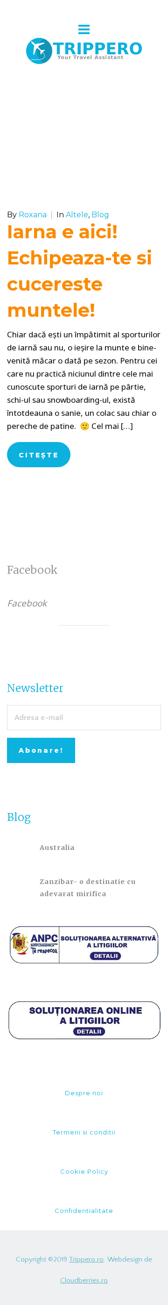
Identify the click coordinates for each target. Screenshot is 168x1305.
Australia (57, 847)
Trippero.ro (86, 1259)
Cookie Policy (84, 1171)
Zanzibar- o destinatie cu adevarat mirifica (88, 887)
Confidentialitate (84, 1210)
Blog (100, 214)
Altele (77, 214)
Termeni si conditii (84, 1132)
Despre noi (84, 1093)
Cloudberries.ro (84, 1280)
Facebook (32, 570)
